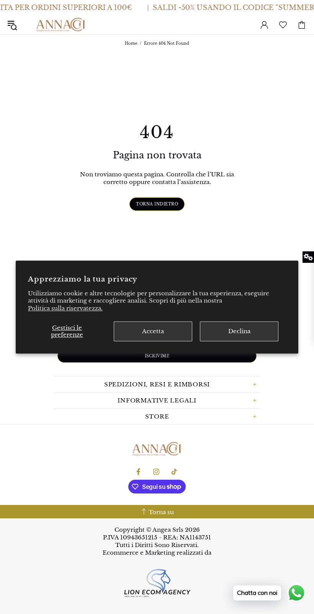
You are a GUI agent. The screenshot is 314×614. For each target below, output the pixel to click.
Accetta (153, 331)
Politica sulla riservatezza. (65, 308)
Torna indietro (157, 204)
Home (131, 43)
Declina (239, 331)
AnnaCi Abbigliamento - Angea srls (61, 25)
